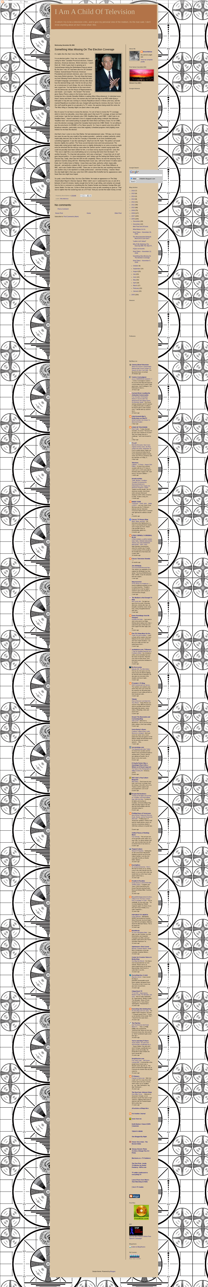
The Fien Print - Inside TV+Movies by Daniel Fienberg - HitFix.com (139, 1165)
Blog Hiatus (135, 781)
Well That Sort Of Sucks (140, 226)
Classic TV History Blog (140, 519)
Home (89, 213)
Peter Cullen (135, 429)
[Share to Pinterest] (90, 196)
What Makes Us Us (139, 229)
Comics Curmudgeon (139, 377)
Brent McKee (147, 52)
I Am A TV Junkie (137, 1187)
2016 (133, 191)
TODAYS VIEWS (137, 1131)
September (137, 269)
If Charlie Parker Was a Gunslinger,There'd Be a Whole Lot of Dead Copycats (141, 765)
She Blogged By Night (139, 1136)
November (136, 224)
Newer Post (59, 213)
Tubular (134, 699)
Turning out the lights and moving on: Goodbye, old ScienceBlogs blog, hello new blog (141, 797)
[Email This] (81, 196)
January (136, 291)
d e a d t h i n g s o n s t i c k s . (142, 897)
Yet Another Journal (138, 1113)
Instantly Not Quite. (137, 619)
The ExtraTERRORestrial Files (141, 567)
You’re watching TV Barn (140, 1041)
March (135, 285)
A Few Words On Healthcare (140, 583)
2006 (133, 219)
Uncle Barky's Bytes (139, 729)
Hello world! (135, 720)
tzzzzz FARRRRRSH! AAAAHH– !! (142, 379)
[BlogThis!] (83, 196)
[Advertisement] (98, 34)
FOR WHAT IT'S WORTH (140, 915)
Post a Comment (63, 209)
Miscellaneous (64, 198)
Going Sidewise (136, 916)
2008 (133, 213)
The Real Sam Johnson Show (142, 1092)
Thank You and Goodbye (139, 635)
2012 (133, 202)
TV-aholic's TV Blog (138, 683)
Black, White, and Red (138, 521)
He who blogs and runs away (140, 1010)
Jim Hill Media (136, 566)
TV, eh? (134, 443)
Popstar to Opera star (138, 1078)
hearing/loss (136, 865)
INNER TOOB (136, 502)
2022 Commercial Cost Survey (141, 685)
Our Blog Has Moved (138, 961)
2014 (133, 196)
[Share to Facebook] (88, 196)
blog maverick (137, 582)
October (136, 266)
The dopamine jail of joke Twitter (141, 749)
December (136, 221)
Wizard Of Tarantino (138, 851)
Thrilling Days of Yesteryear (141, 813)
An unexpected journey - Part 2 (141, 867)
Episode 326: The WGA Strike (141, 669)
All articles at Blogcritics (140, 1108)
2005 (133, 295)
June (135, 277)
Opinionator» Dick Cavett (140, 947)
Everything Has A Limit (140, 975)
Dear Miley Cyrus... (137, 1094)
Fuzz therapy (136, 836)
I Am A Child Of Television (95, 12)
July (134, 274)
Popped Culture (137, 849)
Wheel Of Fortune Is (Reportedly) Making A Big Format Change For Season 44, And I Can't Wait (141, 368)
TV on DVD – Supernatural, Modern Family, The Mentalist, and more (142, 994)
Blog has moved (137, 977)
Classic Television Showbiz (141, 559)
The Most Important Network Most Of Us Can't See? (142, 237)
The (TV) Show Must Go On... (141, 633)
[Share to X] (86, 196)
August (135, 271)
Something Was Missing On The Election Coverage (142, 257)
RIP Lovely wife (136, 601)
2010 (133, 207)
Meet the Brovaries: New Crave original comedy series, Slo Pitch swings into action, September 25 (141, 446)
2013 (133, 199)
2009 (133, 210)
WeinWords (136, 931)
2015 (133, 193)
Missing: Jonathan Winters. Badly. (142, 948)
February (136, 288)
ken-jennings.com (138, 747)
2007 (133, 216)
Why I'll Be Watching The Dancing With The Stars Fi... (143, 245)
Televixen (135, 463)
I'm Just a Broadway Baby (139, 932)
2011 (133, 205)
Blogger (112, 1271)
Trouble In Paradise (138, 881)
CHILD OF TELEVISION (139, 427)
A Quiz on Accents (139, 249)
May (134, 280)
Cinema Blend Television (140, 365)
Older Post (118, 213)
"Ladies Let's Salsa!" (139, 241)
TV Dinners (135, 1076)
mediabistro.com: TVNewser (141, 649)
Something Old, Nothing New (141, 1009)
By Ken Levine (137, 667)
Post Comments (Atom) (71, 216)
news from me (137, 1119)
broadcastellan (137, 478)
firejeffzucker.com (138, 1058)
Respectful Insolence (139, 794)
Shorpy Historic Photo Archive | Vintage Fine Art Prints (140, 1151)
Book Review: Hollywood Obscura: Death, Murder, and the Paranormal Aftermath (142, 817)
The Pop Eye (136, 1023)
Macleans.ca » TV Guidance (141, 1158)
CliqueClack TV (137, 991)
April (134, 283)
